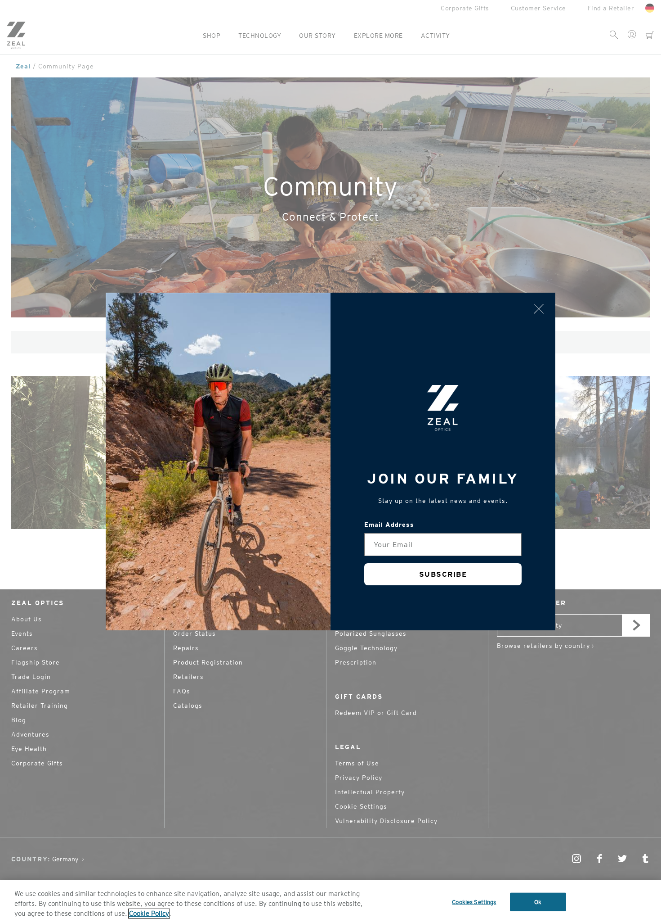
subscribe (443, 574)
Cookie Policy (149, 913)
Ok (537, 902)
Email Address (389, 524)
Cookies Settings (474, 902)
